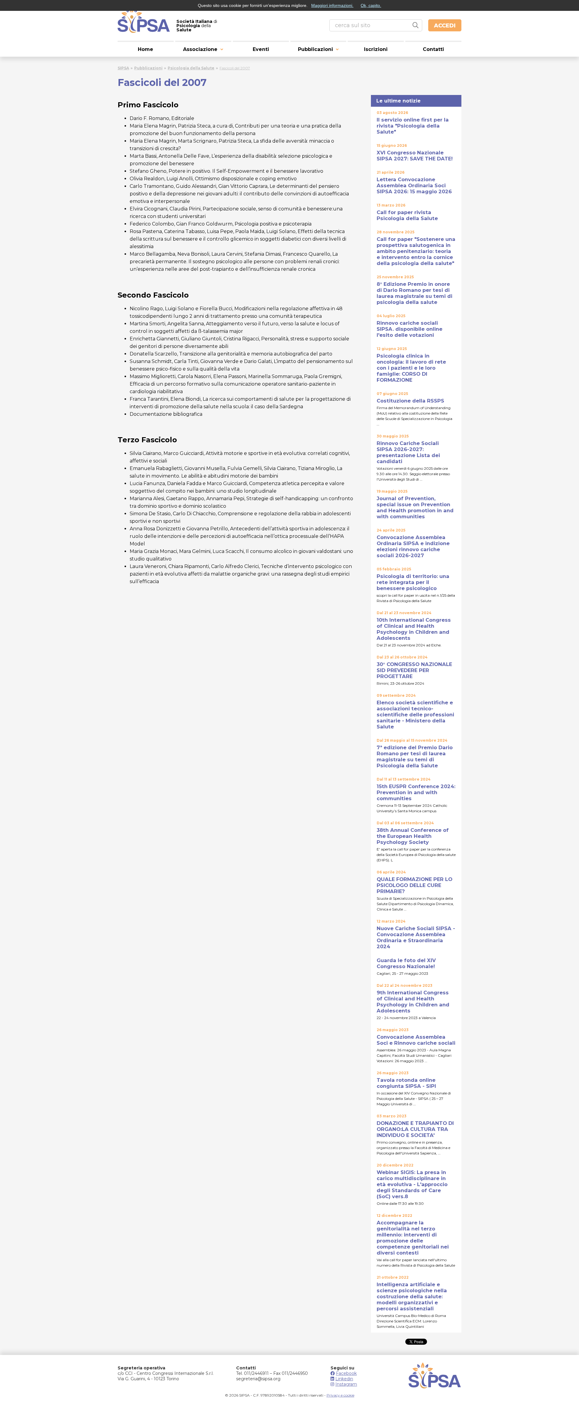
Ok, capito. (371, 5)
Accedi (445, 25)
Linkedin (344, 1378)
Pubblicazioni (315, 49)
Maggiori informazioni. (332, 5)
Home (145, 49)
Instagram (346, 1384)
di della (196, 25)
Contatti (433, 49)
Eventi (261, 49)
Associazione (200, 49)
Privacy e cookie (340, 1395)
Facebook (346, 1373)
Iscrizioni (376, 49)
